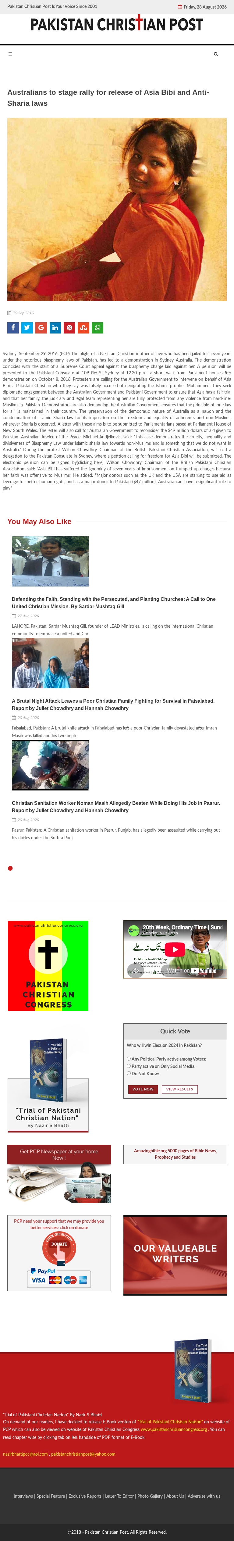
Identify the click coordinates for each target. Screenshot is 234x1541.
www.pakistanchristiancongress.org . (174, 1430)
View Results (179, 1089)
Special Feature (51, 1496)
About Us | (177, 1496)
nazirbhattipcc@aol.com (26, 1454)
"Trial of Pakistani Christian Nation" (170, 1422)
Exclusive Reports (86, 1496)
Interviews (24, 1496)
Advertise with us (204, 1496)
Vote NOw (143, 1089)
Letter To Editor (120, 1496)
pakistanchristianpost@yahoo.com (83, 1454)
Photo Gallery (150, 1496)
